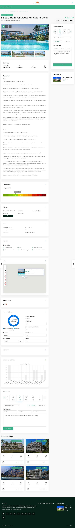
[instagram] (33, 513)
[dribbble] (14, 513)
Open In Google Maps (8, 216)
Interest (27, 338)
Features (5, 241)
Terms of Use (70, 525)
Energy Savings (7, 184)
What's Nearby (7, 300)
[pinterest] (22, 513)
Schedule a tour (7, 392)
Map (4, 261)
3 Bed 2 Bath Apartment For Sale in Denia (11, 450)
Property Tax (28, 321)
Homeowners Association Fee (32, 327)
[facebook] (3, 513)
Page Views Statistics (8, 360)
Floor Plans (6, 350)
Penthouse (4, 15)
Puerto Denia (16, 20)
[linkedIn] (18, 513)
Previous (4, 397)
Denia (11, 20)
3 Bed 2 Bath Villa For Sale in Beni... (67, 78)
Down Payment (6, 338)
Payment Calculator (8, 312)
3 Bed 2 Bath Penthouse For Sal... (32, 270)
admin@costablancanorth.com (47, 503)
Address (5, 207)
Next (44, 397)
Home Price (5, 333)
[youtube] (25, 513)
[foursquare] (3, 517)
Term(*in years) (29, 333)
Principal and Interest (30, 316)
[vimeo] (29, 513)
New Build (7, 11)
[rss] (7, 513)
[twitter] (10, 513)
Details (5, 224)
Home (2, 11)
